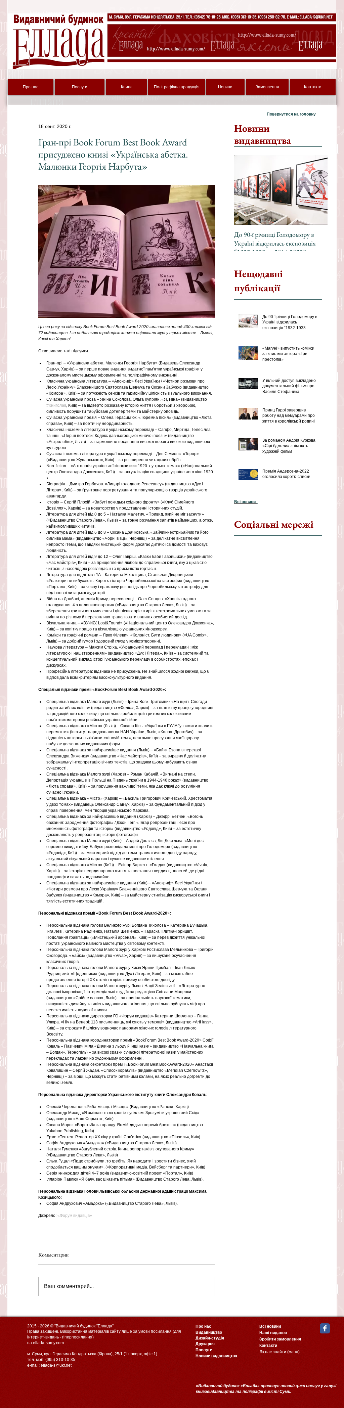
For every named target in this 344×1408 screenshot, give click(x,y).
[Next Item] (317, 190)
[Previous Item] (245, 190)
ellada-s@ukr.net (56, 1365)
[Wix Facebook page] (325, 1328)
